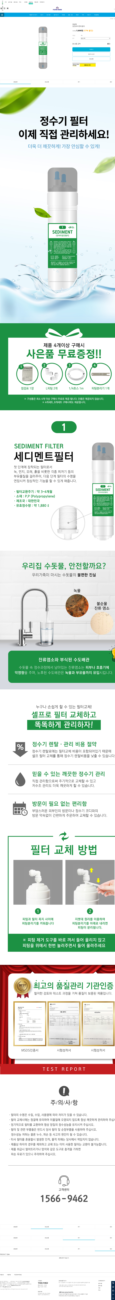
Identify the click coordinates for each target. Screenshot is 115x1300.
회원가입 (31, 2)
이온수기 (89, 15)
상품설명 (15, 82)
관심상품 (91, 59)
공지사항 (10, 2)
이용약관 (9, 1274)
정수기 (41, 15)
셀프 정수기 (56, 15)
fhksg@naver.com (7, 1287)
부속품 (63, 15)
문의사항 (15, 2)
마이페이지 (42, 2)
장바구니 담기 (91, 54)
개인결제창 (96, 15)
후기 (79, 82)
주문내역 (36, 2)
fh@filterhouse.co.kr (16, 1285)
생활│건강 (70, 15)
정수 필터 (49, 15)
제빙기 (77, 15)
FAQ (20, 2)
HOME (111, 18)
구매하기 (91, 49)
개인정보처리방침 (18, 1274)
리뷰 (99, 1288)
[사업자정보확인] (25, 1281)
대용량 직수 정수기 (33, 15)
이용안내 (2, 1274)
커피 (83, 15)
